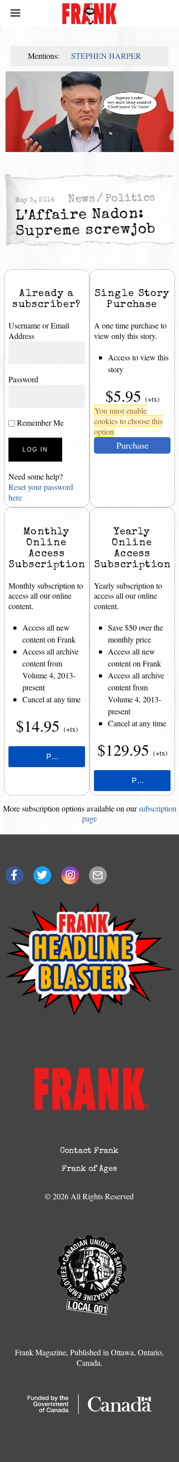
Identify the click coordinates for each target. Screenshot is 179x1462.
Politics (130, 199)
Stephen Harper (106, 55)
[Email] (98, 875)
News (81, 200)
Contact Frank (89, 1151)
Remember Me (39, 422)
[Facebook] (14, 875)
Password (23, 379)
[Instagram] (70, 875)
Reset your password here (40, 492)
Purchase (132, 445)
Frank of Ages (89, 1169)
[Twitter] (42, 875)
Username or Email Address (38, 330)
